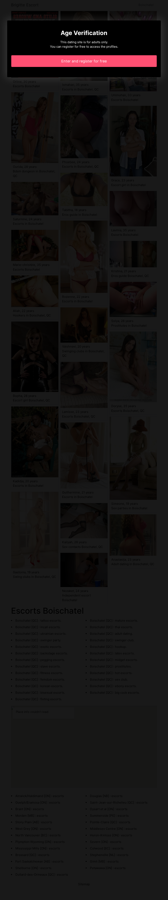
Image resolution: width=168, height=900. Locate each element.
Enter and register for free (84, 61)
